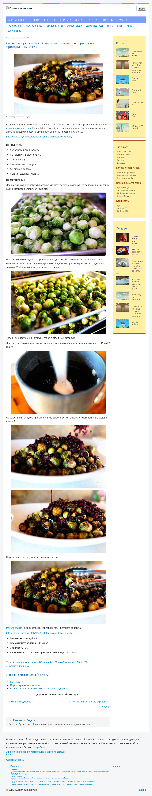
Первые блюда (124, 151)
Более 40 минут (125, 195)
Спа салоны (15, 773)
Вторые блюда (124, 154)
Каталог (14, 766)
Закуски (121, 159)
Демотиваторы (94, 25)
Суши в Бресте (31, 781)
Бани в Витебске (57, 784)
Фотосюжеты (15, 25)
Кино (129, 25)
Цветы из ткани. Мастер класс (136, 240)
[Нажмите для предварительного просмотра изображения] (58, 83)
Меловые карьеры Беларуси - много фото (137, 283)
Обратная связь (15, 759)
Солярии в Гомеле (68, 771)
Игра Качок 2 (137, 103)
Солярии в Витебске (51, 771)
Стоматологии (16, 776)
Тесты (110, 25)
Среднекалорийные (19, 666)
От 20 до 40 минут (61, 662)
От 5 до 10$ (123, 210)
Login (9, 754)
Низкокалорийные (126, 172)
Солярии (14, 769)
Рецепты (49, 20)
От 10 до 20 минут (126, 190)
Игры (120, 25)
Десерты (121, 162)
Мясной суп (16, 682)
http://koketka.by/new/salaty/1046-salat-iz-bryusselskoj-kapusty (39, 136)
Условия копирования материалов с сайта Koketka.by (35, 751)
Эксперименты (54, 25)
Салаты (44, 662)
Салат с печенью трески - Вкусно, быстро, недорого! (39, 688)
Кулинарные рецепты (26, 662)
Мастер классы (34, 25)
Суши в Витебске (45, 781)
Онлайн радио (75, 25)
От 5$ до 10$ (81, 662)
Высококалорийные (126, 177)
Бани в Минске (29, 784)
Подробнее (39, 747)
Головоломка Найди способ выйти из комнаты (137, 67)
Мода (78, 20)
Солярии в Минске (18, 771)
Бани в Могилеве (85, 784)
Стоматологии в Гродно (60, 778)
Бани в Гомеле (16, 784)
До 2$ (120, 205)
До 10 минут (123, 187)
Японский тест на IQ (137, 91)
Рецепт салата (14, 627)
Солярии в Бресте (34, 771)
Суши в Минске (17, 781)
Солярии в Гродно (84, 771)
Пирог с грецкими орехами (25, 685)
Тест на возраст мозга (136, 252)
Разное (123, 20)
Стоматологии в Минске (20, 778)
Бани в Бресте (43, 784)
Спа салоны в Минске (19, 774)
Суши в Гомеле (60, 781)
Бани (13, 782)
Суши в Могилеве (88, 781)
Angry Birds (135, 115)
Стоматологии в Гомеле (40, 778)
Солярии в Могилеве (101, 771)
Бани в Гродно (71, 784)
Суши (13, 779)
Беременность (18, 20)
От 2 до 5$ (122, 208)
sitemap (117, 766)
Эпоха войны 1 (136, 79)
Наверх (106, 706)
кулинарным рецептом (18, 128)
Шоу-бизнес (14, 30)
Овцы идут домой (137, 127)
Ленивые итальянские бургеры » (90, 701)
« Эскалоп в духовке (19, 701)
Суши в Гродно (74, 781)
